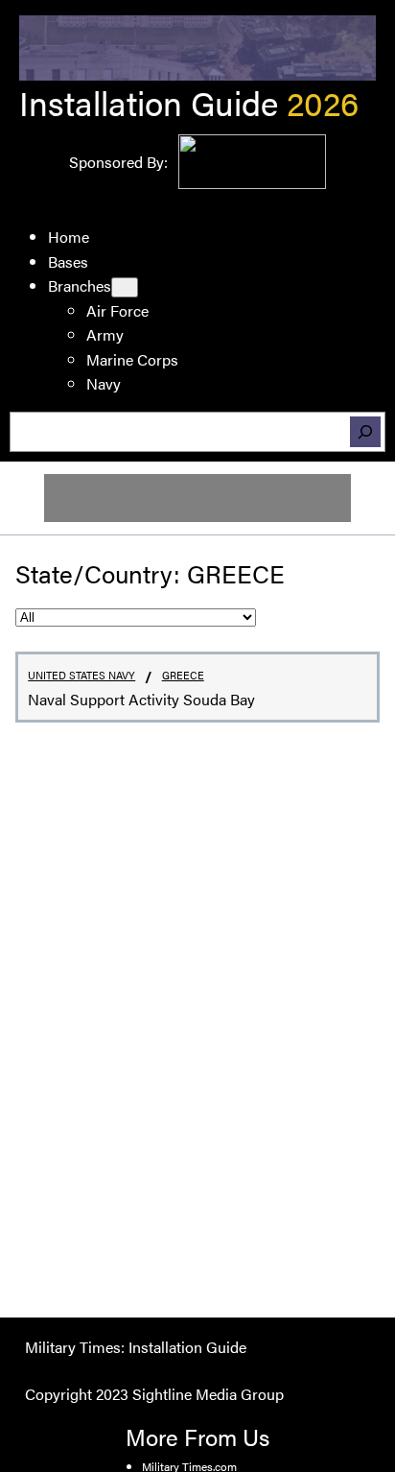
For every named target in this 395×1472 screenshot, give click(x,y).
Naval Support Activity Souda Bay (141, 699)
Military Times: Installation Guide (135, 1347)
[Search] (365, 431)
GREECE (183, 675)
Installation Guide (148, 102)
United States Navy (81, 675)
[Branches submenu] (124, 287)
